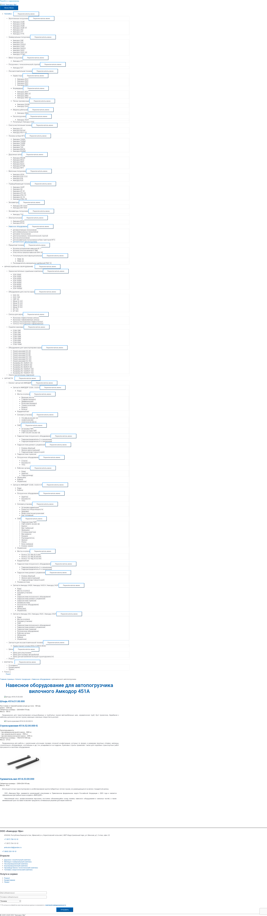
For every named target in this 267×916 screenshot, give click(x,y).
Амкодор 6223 (18, 164)
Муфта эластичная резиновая (33, 513)
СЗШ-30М (17, 336)
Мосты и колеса (23, 394)
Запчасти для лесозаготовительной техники (26, 643)
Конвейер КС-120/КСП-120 (23, 371)
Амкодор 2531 (22, 79)
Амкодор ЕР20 (18, 221)
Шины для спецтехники (22, 653)
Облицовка (21, 477)
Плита (24, 542)
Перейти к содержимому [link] (9, 1)
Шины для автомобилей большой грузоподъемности (33, 657)
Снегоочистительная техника (20, 125)
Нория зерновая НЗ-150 (22, 361)
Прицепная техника (16, 245)
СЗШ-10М (16, 330)
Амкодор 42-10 (19, 197)
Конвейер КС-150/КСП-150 (23, 373)
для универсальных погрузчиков (25, 232)
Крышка (25, 536)
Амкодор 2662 (22, 96)
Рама (19, 391)
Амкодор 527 (18, 68)
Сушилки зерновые (16, 327)
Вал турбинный (27, 528)
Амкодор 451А (18, 174)
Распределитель (28, 538)
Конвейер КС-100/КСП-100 (23, 369)
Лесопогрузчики (19, 116)
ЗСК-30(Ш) (17, 280)
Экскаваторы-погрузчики (18, 211)
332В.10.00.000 (27, 420)
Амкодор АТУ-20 (19, 193)
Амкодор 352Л (23, 120)
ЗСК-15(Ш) (17, 276)
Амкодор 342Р (18, 187)
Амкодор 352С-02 (20, 52)
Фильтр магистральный (31, 450)
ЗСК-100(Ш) (17, 288)
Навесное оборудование (18, 226)
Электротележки (15, 218)
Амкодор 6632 (18, 160)
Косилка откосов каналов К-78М (25, 250)
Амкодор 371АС (19, 54)
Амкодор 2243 (22, 106)
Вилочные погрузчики (17, 171)
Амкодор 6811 (18, 168)
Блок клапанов (27, 544)
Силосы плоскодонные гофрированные (28, 324)
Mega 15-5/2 (17, 307)
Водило (24, 407)
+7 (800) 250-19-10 (9, 851)
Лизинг (11, 669)
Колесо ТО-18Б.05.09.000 (31, 557)
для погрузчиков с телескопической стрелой (30, 236)
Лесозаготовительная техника (20, 71)
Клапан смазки (27, 546)
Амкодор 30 (17, 189)
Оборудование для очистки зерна (21, 292)
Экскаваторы (14, 202)
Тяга (23, 465)
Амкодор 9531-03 (20, 133)
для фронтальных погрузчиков (24, 230)
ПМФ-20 (20, 261)
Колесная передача (29, 403)
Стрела (24, 461)
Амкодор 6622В (19, 158)
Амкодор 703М (19, 145)
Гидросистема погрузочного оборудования (33, 436)
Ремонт (11, 659)
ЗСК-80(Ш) (17, 286)
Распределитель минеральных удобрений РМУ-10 (32, 263)
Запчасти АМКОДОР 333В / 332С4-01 (27, 485)
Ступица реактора (29, 532)
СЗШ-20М (17, 334)
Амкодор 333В (18, 24)
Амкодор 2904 (22, 113)
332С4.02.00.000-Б (29, 422)
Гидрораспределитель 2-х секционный (37, 439)
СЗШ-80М (17, 342)
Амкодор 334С (19, 46)
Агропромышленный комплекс (16, 866)
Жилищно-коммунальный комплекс (18, 862)
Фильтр (24, 540)
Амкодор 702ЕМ (19, 141)
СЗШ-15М (16, 332)
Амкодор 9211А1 (19, 131)
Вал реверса (26, 534)
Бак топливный (27, 515)
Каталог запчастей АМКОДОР (20, 383)
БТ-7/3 (15, 309)
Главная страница (7, 679)
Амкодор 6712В (19, 166)
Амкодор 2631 (22, 92)
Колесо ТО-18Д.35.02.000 (31, 559)
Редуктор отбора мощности (32, 509)
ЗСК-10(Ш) (17, 274)
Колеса (24, 409)
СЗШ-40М (17, 338)
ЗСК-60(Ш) (17, 284)
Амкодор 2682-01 (24, 98)
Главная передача (28, 399)
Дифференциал (27, 401)
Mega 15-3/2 (17, 303)
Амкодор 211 (18, 61)
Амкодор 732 (18, 214)
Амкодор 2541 (22, 81)
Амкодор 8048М (19, 151)
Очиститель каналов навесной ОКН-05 (28, 252)
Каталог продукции (22, 679)
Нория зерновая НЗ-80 (21, 355)
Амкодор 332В (18, 22)
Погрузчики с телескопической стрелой (24, 64)
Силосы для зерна (16, 314)
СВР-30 (16, 299)
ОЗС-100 (16, 297)
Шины (11, 649)
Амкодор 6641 (18, 162)
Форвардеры (18, 88)
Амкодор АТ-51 (19, 191)
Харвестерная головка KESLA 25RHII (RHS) (29, 646)
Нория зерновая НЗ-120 (22, 359)
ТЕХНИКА (8, 14)
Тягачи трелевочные (21, 101)
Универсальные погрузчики (19, 37)
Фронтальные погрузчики (18, 18)
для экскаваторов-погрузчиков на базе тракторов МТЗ (34, 240)
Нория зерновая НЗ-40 (22, 351)
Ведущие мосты (28, 397)
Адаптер (25, 473)
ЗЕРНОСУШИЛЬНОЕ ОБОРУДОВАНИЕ (18, 267)
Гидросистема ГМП (29, 431)
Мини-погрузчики (15, 58)
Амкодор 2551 (22, 83)
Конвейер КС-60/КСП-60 (22, 365)
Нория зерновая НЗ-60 (21, 353)
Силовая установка (24, 415)
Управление (21, 481)
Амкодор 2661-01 (23, 94)
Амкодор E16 (18, 178)
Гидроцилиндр (27, 475)
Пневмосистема (23, 582)
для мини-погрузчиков (21, 234)
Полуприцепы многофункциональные (27, 256)
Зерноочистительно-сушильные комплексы (26, 271)
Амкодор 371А (18, 34)
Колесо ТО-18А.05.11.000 (31, 555)
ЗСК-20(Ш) (17, 278)
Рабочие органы (23, 468)
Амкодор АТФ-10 (19, 195)
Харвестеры (17, 76)
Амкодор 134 (18, 147)
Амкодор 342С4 (19, 48)
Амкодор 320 (18, 42)
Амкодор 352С (18, 50)
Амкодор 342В (18, 26)
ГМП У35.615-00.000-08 (31, 433)
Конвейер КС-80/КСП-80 (22, 367)
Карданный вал (23, 411)
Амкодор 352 (18, 30)
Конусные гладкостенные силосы (26, 318)
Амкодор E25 (18, 180)
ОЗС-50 (16, 295)
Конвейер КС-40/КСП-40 (22, 363)
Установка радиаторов (30, 507)
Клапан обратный (28, 448)
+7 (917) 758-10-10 (11, 839)
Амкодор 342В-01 (20, 28)
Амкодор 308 (18, 40)
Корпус (24, 526)
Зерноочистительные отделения (21, 375)
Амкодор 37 (17, 129)
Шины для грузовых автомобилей (26, 655)
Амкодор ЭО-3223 (20, 206)
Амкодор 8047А (19, 149)
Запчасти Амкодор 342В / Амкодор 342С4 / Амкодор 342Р (35, 585)
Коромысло (26, 463)
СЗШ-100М (17, 344)
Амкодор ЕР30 (18, 223)
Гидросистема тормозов (26, 454)
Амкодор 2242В (23, 104)
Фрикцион (25, 530)
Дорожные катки (15, 154)
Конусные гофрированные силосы (26, 320)
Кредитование (14, 667)
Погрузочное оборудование (28, 457)
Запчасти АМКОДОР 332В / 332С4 (26, 387)
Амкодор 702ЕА (19, 139)
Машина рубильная (20, 110)
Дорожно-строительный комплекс (17, 860)
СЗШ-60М (17, 340)
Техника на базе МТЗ (17, 136)
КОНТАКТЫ (8, 662)
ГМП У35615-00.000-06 (30, 524)
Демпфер (25, 511)
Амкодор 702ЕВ (19, 143)
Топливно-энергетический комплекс (18, 870)
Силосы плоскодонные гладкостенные (28, 322)
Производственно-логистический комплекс (21, 868)
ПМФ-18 (20, 259)
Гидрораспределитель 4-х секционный (37, 441)
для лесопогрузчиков (21, 238)
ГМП (19, 425)
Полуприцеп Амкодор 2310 (23, 122)
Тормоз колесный (28, 405)
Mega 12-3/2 (17, 301)
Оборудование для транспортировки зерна (25, 348)
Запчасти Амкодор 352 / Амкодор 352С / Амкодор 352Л (34, 614)
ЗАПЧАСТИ (8, 378)
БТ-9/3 (15, 311)
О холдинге (13, 665)
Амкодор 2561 (22, 85)
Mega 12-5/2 (17, 305)
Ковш (24, 471)
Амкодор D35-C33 (20, 176)
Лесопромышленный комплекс (16, 864)
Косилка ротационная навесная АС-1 (27, 248)
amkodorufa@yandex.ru (13, 847)
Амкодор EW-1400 (20, 208)
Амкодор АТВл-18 (20, 199)
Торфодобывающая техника (19, 184)
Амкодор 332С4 (19, 44)
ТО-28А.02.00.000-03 (30, 418)
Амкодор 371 (18, 32)
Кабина (20, 479)
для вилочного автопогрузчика (25, 242)
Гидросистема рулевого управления (31, 445)
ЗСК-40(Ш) (17, 282)
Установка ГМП (27, 429)
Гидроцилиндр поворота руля (33, 452)
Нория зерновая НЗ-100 (22, 357)
